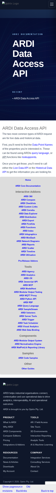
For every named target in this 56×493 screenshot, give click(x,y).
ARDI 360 (28, 196)
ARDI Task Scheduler (28, 323)
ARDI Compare (28, 200)
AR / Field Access (39, 422)
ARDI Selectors (28, 313)
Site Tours (35, 427)
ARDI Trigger (28, 319)
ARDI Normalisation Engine (28, 344)
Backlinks (21, 491)
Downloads (8, 466)
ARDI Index (28, 231)
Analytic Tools (37, 440)
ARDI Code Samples (28, 358)
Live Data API (20, 168)
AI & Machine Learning (41, 444)
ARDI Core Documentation (28, 186)
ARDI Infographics (28, 234)
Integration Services (40, 457)
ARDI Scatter (28, 248)
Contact (34, 471)
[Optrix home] (10, 5)
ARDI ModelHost (28, 288)
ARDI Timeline (28, 251)
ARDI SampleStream (28, 309)
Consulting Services (40, 462)
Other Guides (28, 368)
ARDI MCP (28, 285)
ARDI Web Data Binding (28, 330)
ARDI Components (12, 431)
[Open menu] (51, 4)
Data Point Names (42, 144)
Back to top (47, 491)
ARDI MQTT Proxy (28, 295)
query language (40, 153)
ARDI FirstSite (28, 224)
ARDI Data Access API (26, 98)
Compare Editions (12, 435)
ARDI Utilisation (28, 255)
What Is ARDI (9, 422)
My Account (8, 471)
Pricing (6, 440)
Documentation (10, 457)
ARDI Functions (28, 227)
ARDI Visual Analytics (28, 326)
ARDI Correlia (28, 210)
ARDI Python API (28, 299)
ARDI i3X (28, 278)
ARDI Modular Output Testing (28, 292)
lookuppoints (29, 157)
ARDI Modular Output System (28, 340)
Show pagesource (12, 486)
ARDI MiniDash (28, 238)
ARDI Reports (28, 244)
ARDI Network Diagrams (28, 241)
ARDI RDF (28, 302)
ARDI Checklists (28, 203)
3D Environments (38, 431)
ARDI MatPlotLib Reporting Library (28, 347)
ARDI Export (28, 220)
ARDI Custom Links (28, 207)
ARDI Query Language (28, 306)
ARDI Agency (28, 271)
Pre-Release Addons (28, 261)
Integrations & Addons (14, 444)
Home (28, 180)
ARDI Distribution (28, 217)
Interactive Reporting (40, 435)
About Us (35, 466)
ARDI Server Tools (28, 316)
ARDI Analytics (28, 275)
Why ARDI (8, 427)
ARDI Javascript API (28, 282)
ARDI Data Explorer (28, 213)
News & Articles (10, 462)
